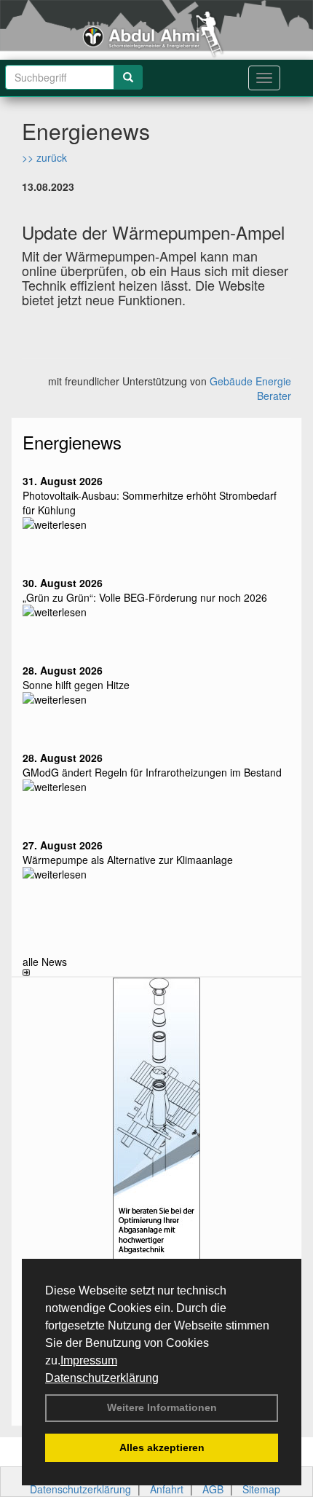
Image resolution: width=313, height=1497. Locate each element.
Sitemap (261, 1489)
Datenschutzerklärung (102, 1378)
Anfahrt (166, 1489)
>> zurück (44, 157)
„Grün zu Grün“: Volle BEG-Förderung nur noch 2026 (145, 597)
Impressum (88, 1360)
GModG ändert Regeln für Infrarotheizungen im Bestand (152, 772)
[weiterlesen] (156, 524)
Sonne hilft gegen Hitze (76, 684)
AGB (212, 1489)
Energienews (72, 442)
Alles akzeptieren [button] (162, 1447)
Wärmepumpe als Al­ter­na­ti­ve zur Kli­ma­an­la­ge (128, 859)
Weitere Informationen (162, 1407)
